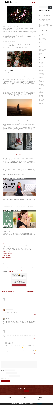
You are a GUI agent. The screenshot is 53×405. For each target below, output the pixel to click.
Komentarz (3, 360)
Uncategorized (42, 50)
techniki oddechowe (27, 287)
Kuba (6, 318)
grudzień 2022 (41, 67)
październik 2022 (42, 70)
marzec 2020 (41, 99)
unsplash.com (14, 263)
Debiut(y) (41, 34)
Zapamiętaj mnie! (5, 378)
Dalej (26, 390)
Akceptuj (40, 403)
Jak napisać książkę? (42, 36)
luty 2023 (41, 66)
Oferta (33, 2)
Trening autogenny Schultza (8, 291)
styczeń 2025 (41, 65)
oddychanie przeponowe (13, 287)
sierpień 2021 (41, 82)
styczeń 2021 (41, 92)
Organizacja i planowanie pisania (45, 43)
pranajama (18, 287)
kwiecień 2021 (41, 88)
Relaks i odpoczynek (15, 26)
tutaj (3, 243)
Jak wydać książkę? (42, 38)
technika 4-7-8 (22, 287)
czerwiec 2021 (41, 85)
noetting (9, 26)
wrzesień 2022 (41, 71)
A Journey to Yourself (9, 309)
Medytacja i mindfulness (31, 291)
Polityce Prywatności (21, 283)
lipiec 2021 (41, 84)
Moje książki (41, 41)
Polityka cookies (26, 399)
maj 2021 (41, 87)
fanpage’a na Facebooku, (23, 270)
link (32, 403)
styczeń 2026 (41, 61)
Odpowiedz (34, 305)
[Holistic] (10, 1)
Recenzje (40, 46)
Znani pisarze (41, 54)
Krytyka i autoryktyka (43, 39)
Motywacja (41, 42)
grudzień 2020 (41, 93)
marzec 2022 (41, 74)
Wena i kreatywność (42, 51)
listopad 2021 (41, 78)
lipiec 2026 (41, 59)
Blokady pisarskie (42, 32)
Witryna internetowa (5, 375)
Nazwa (2, 370)
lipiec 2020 (41, 95)
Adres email (3, 373)
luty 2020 (41, 100)
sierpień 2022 (41, 73)
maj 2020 (41, 96)
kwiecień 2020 (41, 97)
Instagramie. (10, 271)
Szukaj (50, 7)
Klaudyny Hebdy (19, 154)
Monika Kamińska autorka (10, 298)
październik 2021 (42, 80)
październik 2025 (42, 62)
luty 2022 (41, 76)
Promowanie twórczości (43, 45)
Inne (40, 35)
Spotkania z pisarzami (43, 49)
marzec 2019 (41, 104)
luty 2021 (41, 91)
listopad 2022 (41, 69)
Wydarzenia (41, 53)
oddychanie (7, 287)
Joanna (7, 330)
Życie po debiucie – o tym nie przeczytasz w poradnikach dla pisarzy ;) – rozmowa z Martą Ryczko (45, 21)
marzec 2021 (41, 89)
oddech (4, 287)
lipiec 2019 (41, 103)
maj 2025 (41, 63)
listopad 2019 (41, 102)
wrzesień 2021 (41, 81)
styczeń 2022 (41, 77)
